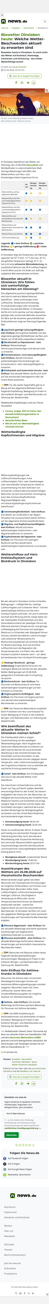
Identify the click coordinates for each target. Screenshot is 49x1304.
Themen (8, 1249)
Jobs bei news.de (12, 1263)
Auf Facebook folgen (17, 1158)
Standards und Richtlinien (17, 1217)
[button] (24, 76)
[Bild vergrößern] (47, 90)
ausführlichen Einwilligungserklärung (21, 1128)
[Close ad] (2, 15)
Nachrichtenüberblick (15, 1254)
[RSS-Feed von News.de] (33, 1293)
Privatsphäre (10, 1273)
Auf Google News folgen (19, 1169)
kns (3, 1052)
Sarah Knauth (19, 66)
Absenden (11, 1135)
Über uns (8, 1231)
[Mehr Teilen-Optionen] (33, 83)
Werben (8, 1225)
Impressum (10, 1207)
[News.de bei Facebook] (25, 1293)
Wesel (34, 1062)
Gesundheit (26, 1059)
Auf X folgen (13, 1163)
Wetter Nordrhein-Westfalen (24, 1064)
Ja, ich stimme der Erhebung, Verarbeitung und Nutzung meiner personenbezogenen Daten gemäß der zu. (22, 1124)
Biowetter (16, 1059)
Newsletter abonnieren (19, 1174)
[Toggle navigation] (45, 21)
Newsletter (9, 1236)
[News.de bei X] (29, 1293)
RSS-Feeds (9, 1244)
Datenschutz (10, 1212)
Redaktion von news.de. (30, 1071)
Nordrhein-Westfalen (21, 1062)
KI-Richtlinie (10, 1268)
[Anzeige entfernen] (47, 1294)
